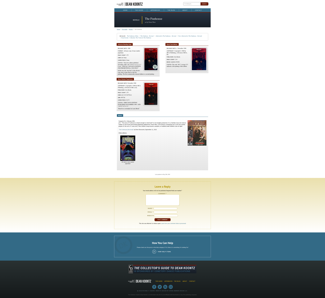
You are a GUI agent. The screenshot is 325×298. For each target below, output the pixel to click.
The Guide (139, 10)
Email (150, 212)
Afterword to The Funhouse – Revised (166, 36)
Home (125, 10)
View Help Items (164, 251)
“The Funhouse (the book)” (126, 129)
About (185, 10)
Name (150, 208)
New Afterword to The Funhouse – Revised (190, 36)
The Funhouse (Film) (132, 36)
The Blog (171, 10)
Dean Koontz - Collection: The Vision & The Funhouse (136, 38)
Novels (131, 29)
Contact (198, 10)
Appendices (155, 10)
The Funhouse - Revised (147, 36)
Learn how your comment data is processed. (173, 223)
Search (204, 3)
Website (150, 215)
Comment (162, 193)
